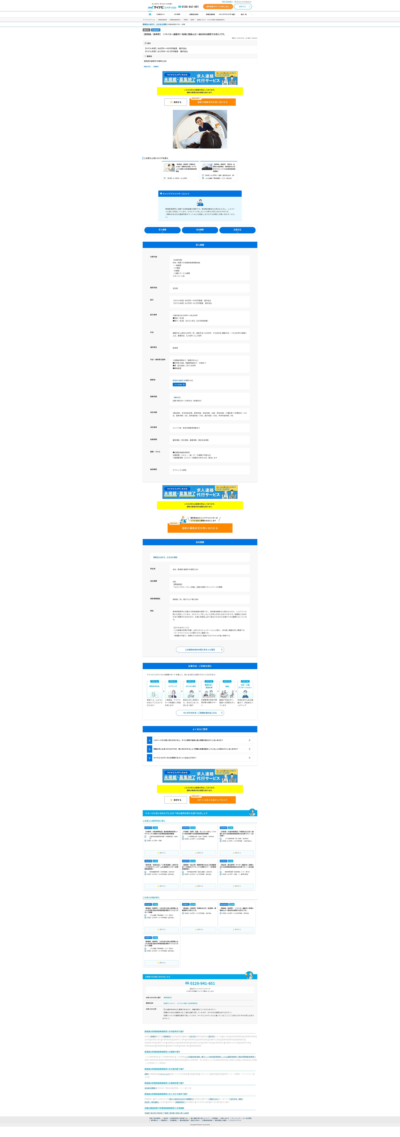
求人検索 (177, 14)
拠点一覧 (244, 14)
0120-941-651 (188, 7)
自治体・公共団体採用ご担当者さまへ (176, 1118)
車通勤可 (156, 66)
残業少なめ (147, 66)
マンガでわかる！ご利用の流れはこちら (200, 712)
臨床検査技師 (184, 1120)
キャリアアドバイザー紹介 (227, 14)
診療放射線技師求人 (175, 20)
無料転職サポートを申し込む (217, 6)
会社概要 (200, 229)
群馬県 (186, 20)
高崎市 (192, 20)
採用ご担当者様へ (227, 2)
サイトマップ (235, 1118)
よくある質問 (247, 1118)
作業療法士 (164, 1120)
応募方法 (237, 229)
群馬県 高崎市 (178, 380)
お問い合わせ (224, 1118)
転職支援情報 (210, 14)
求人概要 (162, 229)
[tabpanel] (200, 129)
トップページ (150, 14)
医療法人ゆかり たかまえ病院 (165, 557)
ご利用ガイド (160, 14)
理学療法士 (154, 1120)
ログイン (242, 6)
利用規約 (215, 1118)
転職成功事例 (194, 14)
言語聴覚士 (174, 1120)
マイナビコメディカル (149, 20)
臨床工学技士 (195, 1120)
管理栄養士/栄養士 (221, 1120)
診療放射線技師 (162, 20)
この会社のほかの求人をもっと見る (200, 649)
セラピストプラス (235, 1120)
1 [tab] (200, 147)
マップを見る (178, 384)
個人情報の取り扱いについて (200, 1118)
